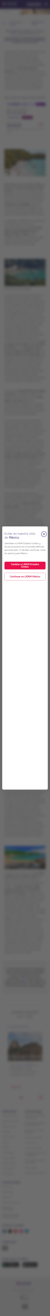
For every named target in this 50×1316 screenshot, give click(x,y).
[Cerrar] (44, 534)
